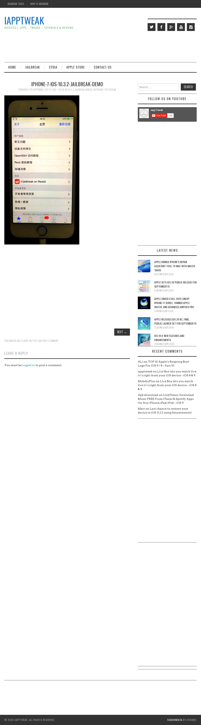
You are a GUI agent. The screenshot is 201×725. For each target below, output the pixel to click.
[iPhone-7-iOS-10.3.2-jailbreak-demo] (41, 169)
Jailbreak (32, 67)
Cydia (53, 67)
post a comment (50, 341)
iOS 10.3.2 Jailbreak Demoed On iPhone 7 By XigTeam (90, 89)
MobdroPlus (146, 381)
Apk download (148, 394)
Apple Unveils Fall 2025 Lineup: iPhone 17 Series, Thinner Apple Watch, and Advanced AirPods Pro (174, 303)
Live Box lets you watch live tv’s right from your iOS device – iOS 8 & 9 (167, 385)
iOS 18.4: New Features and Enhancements (169, 338)
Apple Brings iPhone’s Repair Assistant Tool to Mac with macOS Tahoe (174, 266)
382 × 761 (56, 89)
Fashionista (174, 720)
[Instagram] (191, 27)
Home (12, 67)
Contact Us (102, 67)
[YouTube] (181, 27)
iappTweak (24, 20)
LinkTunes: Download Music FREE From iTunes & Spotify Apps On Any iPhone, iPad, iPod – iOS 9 (166, 398)
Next (122, 331)
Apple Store (75, 67)
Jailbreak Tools (15, 4)
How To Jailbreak (39, 4)
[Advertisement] (125, 46)
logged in (28, 365)
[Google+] (171, 27)
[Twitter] (151, 27)
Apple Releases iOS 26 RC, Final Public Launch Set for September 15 (175, 321)
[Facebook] (161, 27)
